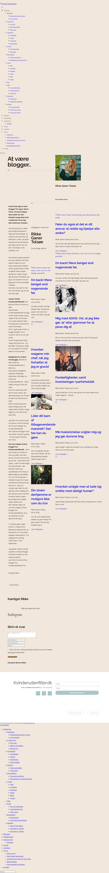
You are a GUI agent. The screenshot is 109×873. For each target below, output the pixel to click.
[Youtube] (42, 255)
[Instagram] (38, 255)
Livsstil (9, 782)
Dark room (14, 812)
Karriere (10, 765)
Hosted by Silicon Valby (29, 723)
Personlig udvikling (17, 776)
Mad (11, 784)
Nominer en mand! (17, 829)
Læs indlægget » (37, 322)
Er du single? (15, 737)
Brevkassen (11, 815)
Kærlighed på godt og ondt (20, 735)
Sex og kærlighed (16, 806)
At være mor (11, 740)
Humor (12, 757)
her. (24, 565)
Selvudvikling (11, 773)
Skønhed (13, 790)
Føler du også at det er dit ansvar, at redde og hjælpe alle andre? (77, 228)
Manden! (10, 823)
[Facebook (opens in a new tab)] (3, 7)
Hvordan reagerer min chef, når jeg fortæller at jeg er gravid (40, 358)
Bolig (12, 795)
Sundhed (13, 787)
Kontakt (6, 867)
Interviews (14, 771)
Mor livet (13, 743)
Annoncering (8, 840)
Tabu (8, 801)
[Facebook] (33, 255)
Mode (12, 793)
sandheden (14, 754)
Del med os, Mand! (17, 831)
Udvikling (6, 848)
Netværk (10, 842)
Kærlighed (10, 732)
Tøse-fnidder (15, 762)
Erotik (9, 804)
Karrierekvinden (16, 768)
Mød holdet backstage (15, 856)
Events (5, 845)
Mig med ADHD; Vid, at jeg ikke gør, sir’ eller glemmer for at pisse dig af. (77, 322)
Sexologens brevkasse (18, 820)
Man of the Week (16, 826)
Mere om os (11, 853)
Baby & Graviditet (16, 746)
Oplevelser (14, 759)
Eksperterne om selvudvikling (21, 779)
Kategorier (7, 729)
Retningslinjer (12, 862)
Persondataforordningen (16, 864)
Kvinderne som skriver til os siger (19, 859)
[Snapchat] (47, 255)
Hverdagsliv (11, 751)
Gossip (12, 798)
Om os (5, 851)
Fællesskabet (8, 837)
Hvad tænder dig (16, 809)
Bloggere (6, 834)
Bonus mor (14, 749)
